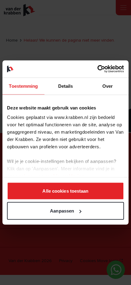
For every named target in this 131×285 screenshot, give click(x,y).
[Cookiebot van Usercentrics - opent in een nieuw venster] (97, 69)
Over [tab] (107, 85)
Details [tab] (65, 85)
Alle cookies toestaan (65, 190)
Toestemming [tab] (23, 85)
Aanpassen (62, 210)
